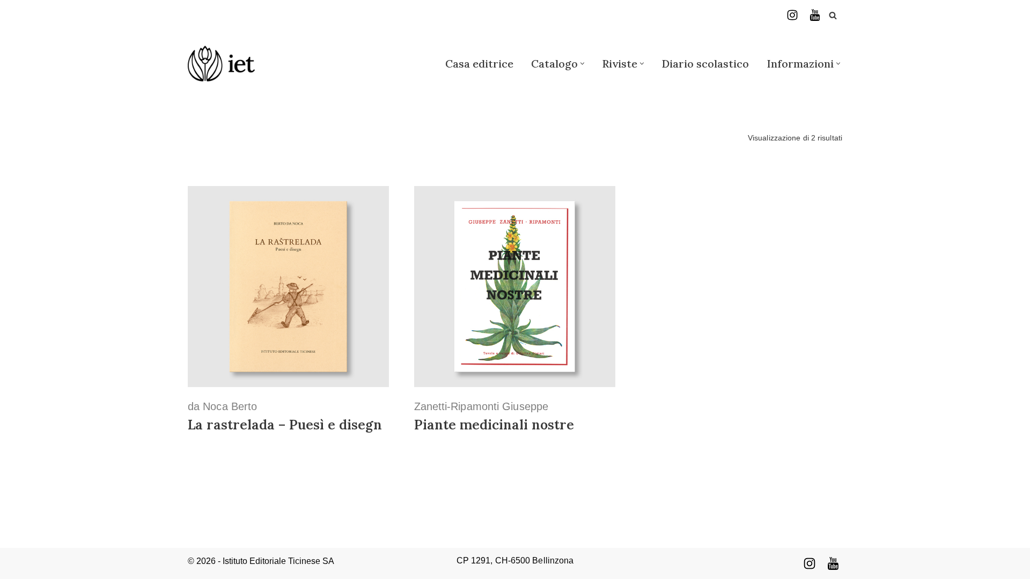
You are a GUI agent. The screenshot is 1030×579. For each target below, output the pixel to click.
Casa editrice (479, 63)
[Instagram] (792, 15)
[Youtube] (833, 563)
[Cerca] (833, 15)
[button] (582, 63)
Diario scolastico (705, 63)
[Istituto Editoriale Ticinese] (221, 63)
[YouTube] (814, 15)
